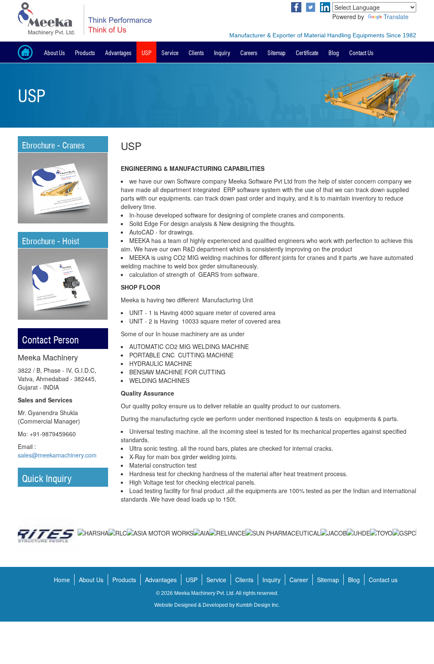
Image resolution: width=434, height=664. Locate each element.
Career (298, 579)
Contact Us (361, 52)
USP (146, 52)
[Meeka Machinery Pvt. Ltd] (114, 19)
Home (62, 579)
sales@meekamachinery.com (57, 455)
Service (169, 52)
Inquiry (222, 52)
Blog (333, 52)
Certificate (307, 52)
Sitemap (276, 52)
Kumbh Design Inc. (258, 605)
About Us (54, 52)
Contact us (383, 579)
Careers (248, 52)
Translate (396, 16)
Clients (196, 52)
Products (85, 52)
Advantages (118, 52)
